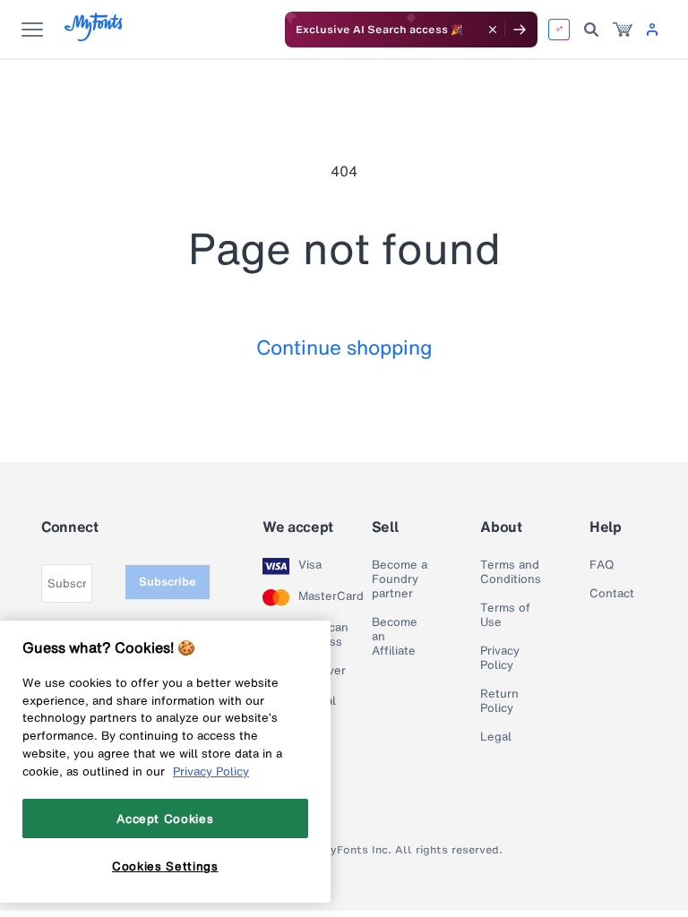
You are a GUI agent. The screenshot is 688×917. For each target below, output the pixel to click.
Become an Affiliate (394, 636)
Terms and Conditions (510, 572)
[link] (622, 29)
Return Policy (499, 701)
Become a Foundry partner (399, 579)
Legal (496, 737)
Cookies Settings (165, 866)
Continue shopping (344, 347)
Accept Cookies (164, 818)
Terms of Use (505, 615)
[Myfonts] (94, 36)
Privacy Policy (500, 658)
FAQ (601, 565)
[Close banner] (492, 30)
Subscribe (167, 581)
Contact (611, 594)
